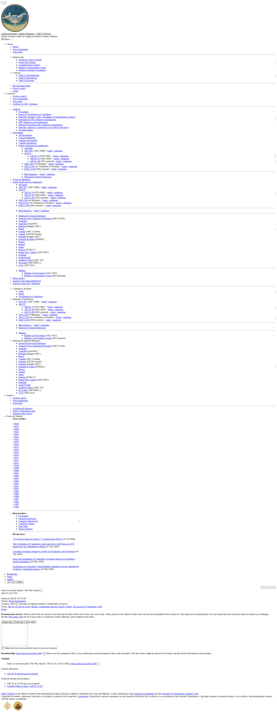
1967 (16, 504)
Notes (9, 576)
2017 (16, 447)
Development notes (21, 86)
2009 (16, 468)
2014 (16, 455)
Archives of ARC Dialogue (25, 104)
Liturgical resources (27, 518)
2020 (16, 439)
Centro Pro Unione (27, 62)
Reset (20, 582)
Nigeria (21, 249)
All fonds (28, 148)
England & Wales (26, 239)
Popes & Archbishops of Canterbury (35, 114)
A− (9, 582)
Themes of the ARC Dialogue (26, 283)
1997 (16, 499)
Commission (82, 696)
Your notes (18, 52)
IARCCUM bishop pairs (24, 411)
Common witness (26, 524)
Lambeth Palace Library (29, 65)
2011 (16, 463)
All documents (25, 135)
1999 (16, 494)
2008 (16, 470)
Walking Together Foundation (32, 70)
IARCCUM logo (26, 80)
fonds (49, 151)
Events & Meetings (21, 179)
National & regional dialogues (38, 177)
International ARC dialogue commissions (37, 119)
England (22, 236)
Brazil (21, 229)
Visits (21, 291)
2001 (16, 489)
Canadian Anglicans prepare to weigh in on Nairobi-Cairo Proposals (44, 551)
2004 (16, 481)
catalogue (58, 151)
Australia (22, 221)
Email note (18, 622)
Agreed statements (26, 138)
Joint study (23, 526)
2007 (16, 473)
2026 (16, 423)
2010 (16, 465)
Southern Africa (25, 260)
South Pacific (24, 257)
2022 (16, 434)
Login (15, 91)
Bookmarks (12, 574)
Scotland (22, 255)
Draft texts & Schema (27, 674)
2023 (16, 431)
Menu (7, 39)
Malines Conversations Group (32, 67)
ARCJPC (28, 151)
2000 (16, 491)
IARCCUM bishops (27, 78)
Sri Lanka (22, 262)
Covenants (23, 516)
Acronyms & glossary (23, 408)
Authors (16, 109)
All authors (23, 112)
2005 (16, 478)
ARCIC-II (34, 158)
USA (20, 265)
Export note (7, 622)
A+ (14, 582)
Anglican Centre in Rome (30, 60)
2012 (16, 460)
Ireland (21, 244)
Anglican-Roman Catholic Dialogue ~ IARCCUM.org (26, 34)
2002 (16, 486)
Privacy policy (19, 88)
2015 (16, 452)
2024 (16, 429)
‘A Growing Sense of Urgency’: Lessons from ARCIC (37, 539)
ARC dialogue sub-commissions (33, 122)
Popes (21, 294)
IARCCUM (29, 169)
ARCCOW (29, 166)
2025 (16, 426)
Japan (21, 247)
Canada (21, 231)
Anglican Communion (144, 693)
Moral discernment (17, 601)
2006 (16, 476)
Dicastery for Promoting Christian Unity (180, 693)
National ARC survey (22, 413)
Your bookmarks (20, 49)
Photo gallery (19, 278)
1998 (16, 496)
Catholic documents (27, 143)
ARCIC (27, 153)
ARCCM (28, 164)
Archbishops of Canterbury (30, 296)
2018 (16, 444)
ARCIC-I (34, 156)
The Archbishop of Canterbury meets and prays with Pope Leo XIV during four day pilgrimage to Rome (44, 545)
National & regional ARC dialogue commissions (40, 125)
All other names (25, 130)
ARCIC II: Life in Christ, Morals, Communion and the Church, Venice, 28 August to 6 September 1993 (55, 606)
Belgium (22, 226)
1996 (16, 502)
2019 (16, 442)
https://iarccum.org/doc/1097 (29, 653)
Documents (18, 132)
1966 (16, 507)
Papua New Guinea (27, 252)
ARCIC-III (35, 161)
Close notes (30, 622)
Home (15, 47)
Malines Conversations (34, 273)
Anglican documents (27, 140)
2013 (16, 457)
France (21, 242)
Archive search (19, 96)
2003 (16, 483)
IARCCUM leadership (28, 75)
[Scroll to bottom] (5, 2)
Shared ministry (25, 529)
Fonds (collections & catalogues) (33, 145)
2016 (16, 449)
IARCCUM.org (8, 693)
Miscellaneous (30, 174)
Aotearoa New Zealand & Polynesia (35, 218)
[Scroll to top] (2, 2)
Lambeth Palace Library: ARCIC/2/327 (25, 686)
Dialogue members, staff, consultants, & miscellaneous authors (46, 117)
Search (10, 579)
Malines (22, 270)
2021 (16, 436)
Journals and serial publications (27, 281)
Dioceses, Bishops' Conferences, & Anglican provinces (43, 127)
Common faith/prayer (28, 521)
